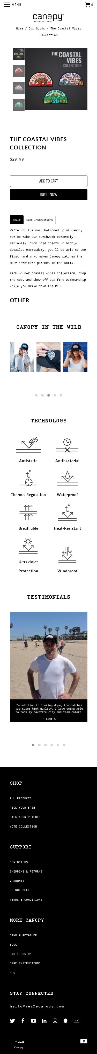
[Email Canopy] (77, 1021)
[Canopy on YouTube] (34, 1021)
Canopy (19, 1047)
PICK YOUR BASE (22, 807)
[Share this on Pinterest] (46, 132)
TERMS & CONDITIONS (26, 899)
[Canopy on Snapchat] (66, 1021)
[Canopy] (48, 18)
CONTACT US (19, 862)
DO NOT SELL (20, 890)
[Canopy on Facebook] (23, 1021)
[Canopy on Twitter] (13, 1021)
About (17, 220)
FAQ (12, 973)
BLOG (13, 944)
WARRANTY (17, 881)
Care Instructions (39, 220)
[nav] (12, 5)
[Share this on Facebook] (36, 132)
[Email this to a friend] (57, 132)
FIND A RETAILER (23, 935)
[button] (36, 395)
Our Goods (37, 28)
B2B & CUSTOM (21, 954)
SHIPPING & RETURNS (26, 871)
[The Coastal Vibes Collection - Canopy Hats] (56, 79)
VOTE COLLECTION (23, 826)
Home (19, 28)
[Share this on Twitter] (27, 132)
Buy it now (48, 194)
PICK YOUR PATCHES (25, 817)
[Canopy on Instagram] (55, 1021)
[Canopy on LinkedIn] (45, 1021)
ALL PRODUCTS (21, 798)
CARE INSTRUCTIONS (25, 963)
